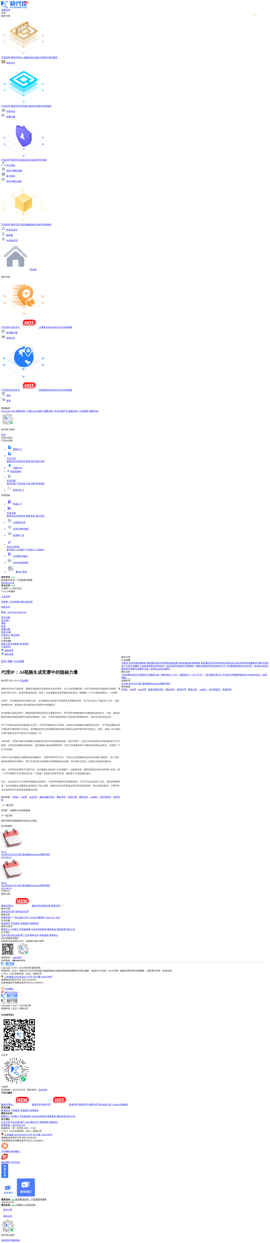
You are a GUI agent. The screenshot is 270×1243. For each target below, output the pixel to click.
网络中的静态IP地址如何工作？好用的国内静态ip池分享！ (225, 666)
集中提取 (10, 176)
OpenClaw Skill (52, 917)
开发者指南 (25, 929)
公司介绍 (5, 935)
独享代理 (30, 461)
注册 (8, 632)
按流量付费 (11, 332)
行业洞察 (19, 661)
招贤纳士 (53, 935)
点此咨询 (16, 957)
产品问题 (20, 483)
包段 (8, 395)
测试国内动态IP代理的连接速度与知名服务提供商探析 (173, 663)
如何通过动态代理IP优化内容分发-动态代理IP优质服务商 (229, 663)
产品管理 (5, 57)
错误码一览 (18, 535)
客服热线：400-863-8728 (13, 1125)
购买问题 (11, 483)
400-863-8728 (7, 583)
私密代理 (20, 461)
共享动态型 (11, 230)
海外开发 (39, 516)
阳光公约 (70, 929)
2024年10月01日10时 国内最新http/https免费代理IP (145, 683)
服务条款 (51, 929)
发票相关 (34, 923)
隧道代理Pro (7, 906)
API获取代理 (19, 522)
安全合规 (15, 935)
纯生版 (33, 269)
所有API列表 (13, 547)
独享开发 (30, 516)
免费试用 (5, 917)
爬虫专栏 (61, 797)
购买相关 (5, 923)
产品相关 (15, 923)
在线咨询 (5, 1240)
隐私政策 (61, 929)
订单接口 (20, 549)
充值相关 (24, 923)
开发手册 (11, 513)
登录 (3, 626)
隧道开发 (11, 516)
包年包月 (10, 63)
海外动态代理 (8, 911)
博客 (10, 661)
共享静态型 (12, 240)
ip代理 (24, 797)
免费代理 (92, 1104)
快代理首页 (105, 797)
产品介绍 (11, 458)
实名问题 (30, 483)
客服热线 (15, 1240)
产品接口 (30, 549)
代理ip (15, 797)
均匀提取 (10, 165)
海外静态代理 (22, 911)
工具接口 (39, 549)
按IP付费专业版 (14, 181)
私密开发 (20, 516)
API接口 (15, 929)
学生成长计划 (21, 917)
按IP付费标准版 (14, 170)
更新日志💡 (19, 490)
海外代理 (39, 461)
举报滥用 (43, 935)
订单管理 (5, 647)
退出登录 (15, 635)
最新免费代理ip (47, 797)
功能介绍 (17, 468)
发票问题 (39, 483)
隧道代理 (11, 461)
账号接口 (11, 549)
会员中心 (5, 635)
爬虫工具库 (21, 572)
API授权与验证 (20, 556)
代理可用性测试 (21, 529)
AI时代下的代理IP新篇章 (133, 663)
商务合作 (34, 935)
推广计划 (24, 935)
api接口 (94, 797)
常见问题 (11, 480)
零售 (8, 401)
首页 (3, 661)
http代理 (33, 797)
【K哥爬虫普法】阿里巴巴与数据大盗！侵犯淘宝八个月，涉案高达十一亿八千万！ (162, 675)
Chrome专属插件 (37, 917)
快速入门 (17, 504)
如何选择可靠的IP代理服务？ (181, 666)
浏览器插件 (15, 471)
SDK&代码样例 (20, 562)
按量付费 (10, 117)
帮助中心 (17, 449)
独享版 (9, 235)
